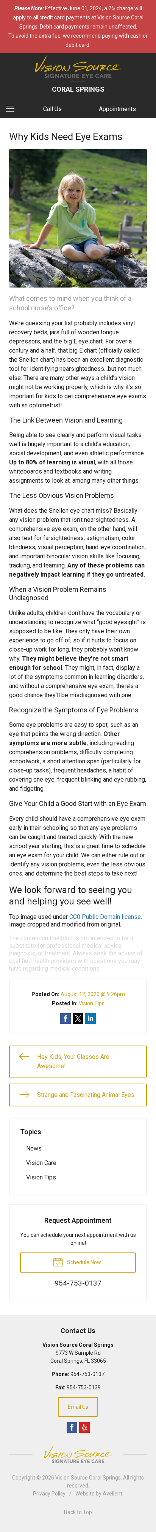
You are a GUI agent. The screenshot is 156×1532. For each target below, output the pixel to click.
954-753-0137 (87, 1374)
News (34, 1148)
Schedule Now (83, 1262)
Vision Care (41, 1162)
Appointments (117, 109)
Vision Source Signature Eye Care (78, 1454)
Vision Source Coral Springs (88, 1478)
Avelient (112, 1494)
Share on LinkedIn (90, 1018)
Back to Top (78, 1512)
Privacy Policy (49, 1494)
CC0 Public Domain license (105, 916)
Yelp (84, 1427)
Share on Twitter (78, 1018)
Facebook (72, 1427)
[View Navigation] (13, 109)
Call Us (52, 109)
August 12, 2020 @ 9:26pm (93, 994)
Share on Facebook (65, 1018)
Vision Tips (92, 1003)
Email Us (78, 1407)
